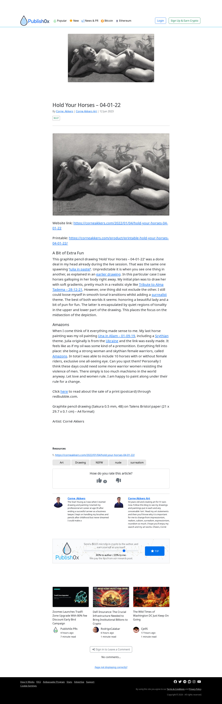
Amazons (59, 356)
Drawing (80, 462)
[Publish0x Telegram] (185, 682)
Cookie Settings (28, 685)
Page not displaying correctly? (111, 667)
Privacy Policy (195, 689)
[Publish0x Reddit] (190, 682)
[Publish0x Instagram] (194, 682)
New (76, 20)
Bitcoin (108, 20)
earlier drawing (108, 274)
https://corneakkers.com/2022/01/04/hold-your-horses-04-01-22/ (95, 455)
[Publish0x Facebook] (175, 682)
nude (118, 462)
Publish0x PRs (69, 629)
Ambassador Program (54, 681)
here (64, 391)
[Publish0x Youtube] (199, 682)
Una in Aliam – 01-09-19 (116, 335)
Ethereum (124, 20)
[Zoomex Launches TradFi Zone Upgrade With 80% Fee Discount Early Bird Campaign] (70, 597)
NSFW (99, 462)
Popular (61, 20)
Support (90, 681)
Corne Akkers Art (86, 111)
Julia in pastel (79, 269)
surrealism (137, 462)
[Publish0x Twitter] (180, 682)
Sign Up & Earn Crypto (184, 20)
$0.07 (56, 118)
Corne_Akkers (64, 111)
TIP (156, 551)
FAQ (38, 681)
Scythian (162, 335)
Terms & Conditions (176, 689)
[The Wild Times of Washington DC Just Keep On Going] (151, 597)
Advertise (79, 681)
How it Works (27, 681)
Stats (69, 681)
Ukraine (112, 341)
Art (62, 462)
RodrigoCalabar (110, 629)
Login (160, 20)
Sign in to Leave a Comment (112, 649)
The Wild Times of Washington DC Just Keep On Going (151, 615)
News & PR (91, 20)
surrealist (159, 294)
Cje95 (144, 629)
